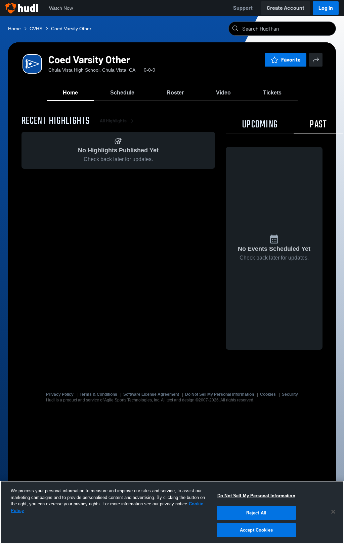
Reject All (256, 512)
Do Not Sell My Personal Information (219, 394)
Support (243, 7)
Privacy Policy (60, 394)
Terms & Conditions (98, 394)
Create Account (285, 7)
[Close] (333, 511)
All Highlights (113, 121)
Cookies (268, 394)
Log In (325, 7)
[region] (172, 512)
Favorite (291, 59)
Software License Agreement (151, 394)
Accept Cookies (256, 530)
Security (290, 394)
